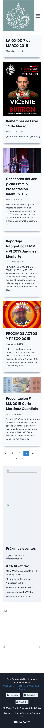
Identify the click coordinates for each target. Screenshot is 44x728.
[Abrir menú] (37, 16)
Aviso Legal (8, 686)
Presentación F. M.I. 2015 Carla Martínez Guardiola (22, 403)
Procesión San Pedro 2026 (19, 587)
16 (16, 458)
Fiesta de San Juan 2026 (18, 596)
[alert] (22, 557)
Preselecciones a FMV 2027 (19, 592)
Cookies (23, 689)
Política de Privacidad (28, 686)
